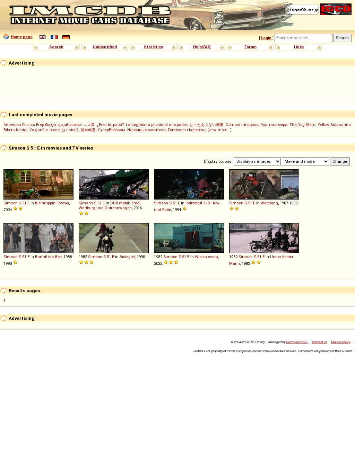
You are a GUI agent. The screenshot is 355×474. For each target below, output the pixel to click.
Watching (269, 203)
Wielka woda (206, 256)
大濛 (91, 124)
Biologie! (127, 256)
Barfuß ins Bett (48, 256)
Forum (250, 46)
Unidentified (105, 46)
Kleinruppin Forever (52, 203)
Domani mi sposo (242, 124)
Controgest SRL (297, 342)
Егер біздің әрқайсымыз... (60, 124)
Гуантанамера (273, 124)
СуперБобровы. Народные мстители (132, 129)
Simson (10, 203)
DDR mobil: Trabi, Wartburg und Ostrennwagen (110, 205)
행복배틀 (88, 129)
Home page (22, 36)
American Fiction (18, 124)
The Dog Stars (302, 124)
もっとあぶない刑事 (206, 124)
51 (24, 203)
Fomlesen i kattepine (186, 129)
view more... (219, 129)
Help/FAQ (202, 46)
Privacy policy (340, 342)
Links (299, 46)
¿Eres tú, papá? (110, 124)
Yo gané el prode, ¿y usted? (53, 129)
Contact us (319, 342)
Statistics (153, 46)
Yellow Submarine (334, 124)
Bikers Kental (15, 129)
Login (266, 37)
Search (56, 46)
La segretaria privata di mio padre (156, 124)
